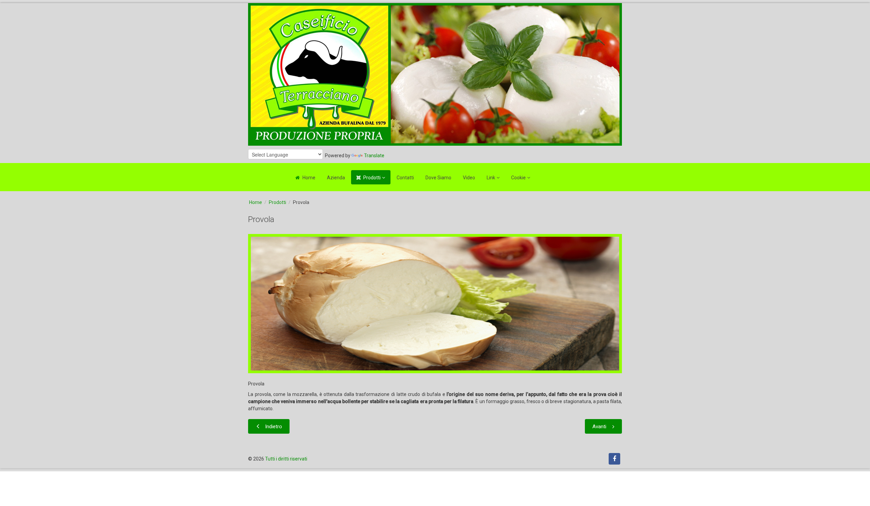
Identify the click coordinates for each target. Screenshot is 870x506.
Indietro (273, 426)
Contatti (405, 177)
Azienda (336, 177)
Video (469, 177)
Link (491, 177)
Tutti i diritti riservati (286, 459)
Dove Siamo (438, 177)
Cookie (518, 177)
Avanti (599, 426)
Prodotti (372, 177)
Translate (374, 155)
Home (308, 177)
